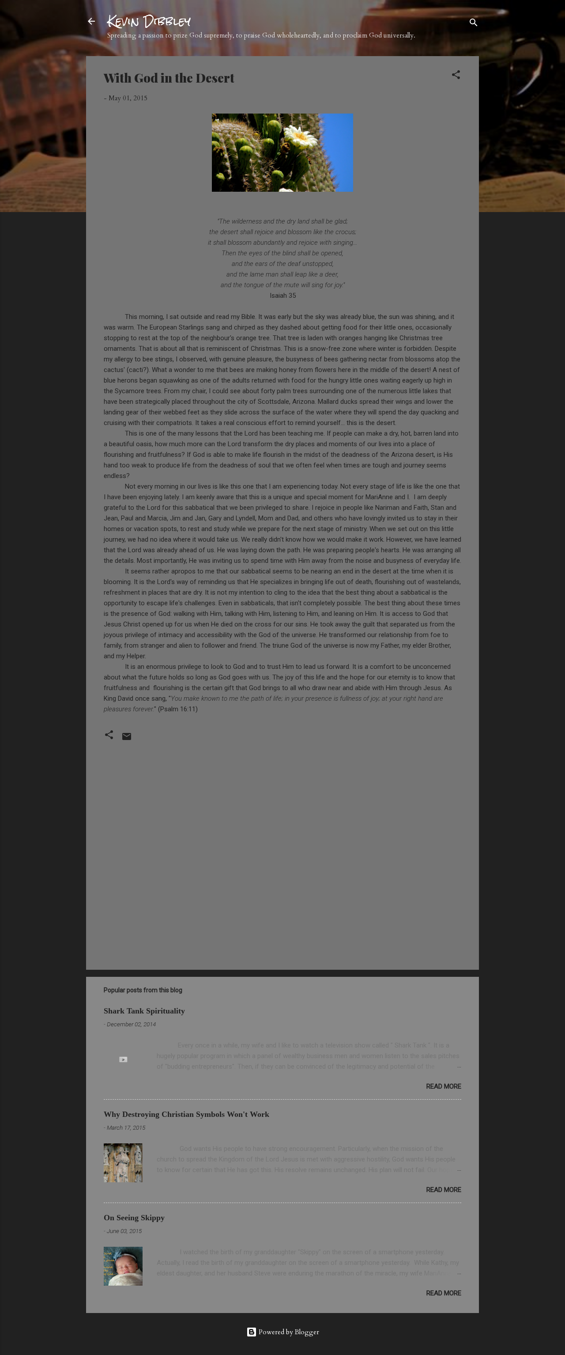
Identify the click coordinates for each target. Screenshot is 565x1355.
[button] (456, 76)
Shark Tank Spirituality (144, 1010)
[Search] (473, 24)
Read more (443, 1086)
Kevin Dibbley (149, 21)
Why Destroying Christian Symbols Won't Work (186, 1114)
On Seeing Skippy (134, 1217)
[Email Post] (126, 739)
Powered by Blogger (288, 1332)
